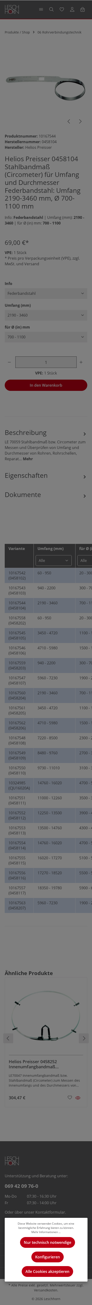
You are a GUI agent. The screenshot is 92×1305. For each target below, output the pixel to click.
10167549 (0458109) (17, 755)
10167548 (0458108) (17, 740)
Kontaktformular (50, 1212)
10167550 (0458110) (17, 770)
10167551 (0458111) (17, 800)
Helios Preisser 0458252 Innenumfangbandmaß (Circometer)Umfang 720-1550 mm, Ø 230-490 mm (44, 1064)
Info (8, 283)
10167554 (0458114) (17, 845)
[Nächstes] (80, 121)
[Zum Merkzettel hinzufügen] (70, 1097)
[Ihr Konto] (72, 9)
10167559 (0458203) (17, 665)
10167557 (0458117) (17, 890)
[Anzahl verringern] (10, 362)
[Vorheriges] (69, 121)
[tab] (46, 444)
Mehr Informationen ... (46, 1232)
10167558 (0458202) (17, 620)
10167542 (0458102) (17, 575)
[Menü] (41, 9)
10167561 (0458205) (17, 710)
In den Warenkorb (46, 385)
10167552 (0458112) (17, 815)
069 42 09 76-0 (21, 1186)
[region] (46, 88)
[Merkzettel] (62, 9)
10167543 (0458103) (17, 590)
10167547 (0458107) (17, 680)
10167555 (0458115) (17, 860)
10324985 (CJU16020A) (19, 785)
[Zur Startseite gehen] (12, 9)
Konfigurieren (47, 1257)
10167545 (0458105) (17, 635)
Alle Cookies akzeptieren (47, 1271)
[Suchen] (51, 9)
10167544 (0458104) (17, 605)
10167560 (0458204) (17, 695)
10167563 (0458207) (17, 905)
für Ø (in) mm (17, 327)
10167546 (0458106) (17, 650)
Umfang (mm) (18, 305)
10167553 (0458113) (17, 830)
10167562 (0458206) (17, 725)
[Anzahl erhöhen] (81, 362)
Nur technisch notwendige (47, 1242)
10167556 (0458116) (17, 875)
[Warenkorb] (82, 9)
